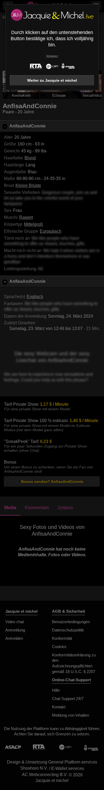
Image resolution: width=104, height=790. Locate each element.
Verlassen (52, 55)
